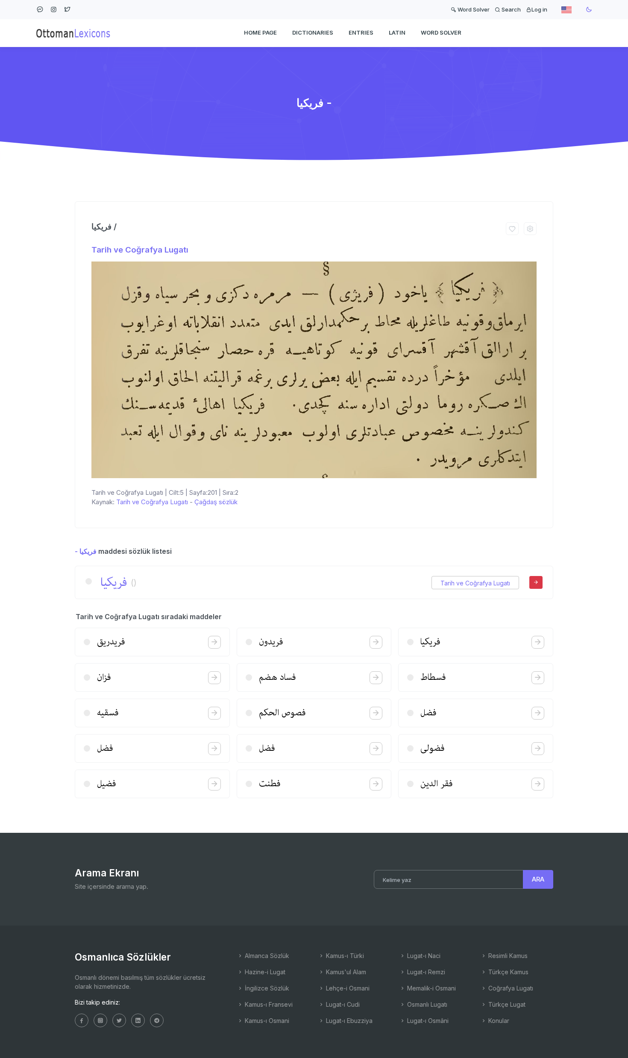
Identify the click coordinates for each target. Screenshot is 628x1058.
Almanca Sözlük (266, 955)
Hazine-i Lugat (264, 972)
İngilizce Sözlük (266, 988)
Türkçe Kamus (507, 972)
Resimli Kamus (507, 955)
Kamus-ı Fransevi (268, 1004)
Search (510, 9)
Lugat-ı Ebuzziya (348, 1020)
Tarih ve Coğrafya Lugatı (139, 250)
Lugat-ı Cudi (342, 1004)
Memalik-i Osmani (430, 988)
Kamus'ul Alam (345, 972)
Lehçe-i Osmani (347, 988)
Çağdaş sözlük (216, 502)
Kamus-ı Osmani (266, 1020)
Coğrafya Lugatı (510, 988)
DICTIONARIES (312, 32)
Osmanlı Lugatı (426, 1004)
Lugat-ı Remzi (425, 972)
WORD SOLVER (441, 32)
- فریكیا (86, 551)
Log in (539, 9)
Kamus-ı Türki (344, 955)
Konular (498, 1020)
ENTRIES (361, 32)
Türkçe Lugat (506, 1004)
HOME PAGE (260, 32)
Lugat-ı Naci (422, 955)
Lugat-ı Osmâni (427, 1020)
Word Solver (473, 9)
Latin (397, 32)
